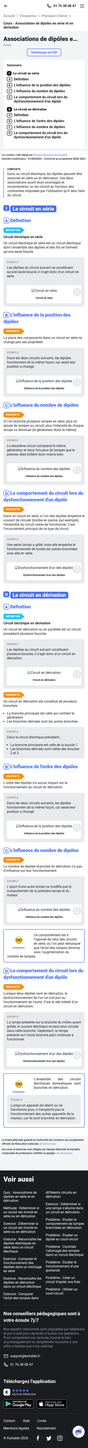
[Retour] (7, 6)
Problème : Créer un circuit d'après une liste (63, 1280)
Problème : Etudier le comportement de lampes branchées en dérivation (65, 1224)
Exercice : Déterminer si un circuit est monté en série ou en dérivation (20, 1228)
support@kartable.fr (25, 1356)
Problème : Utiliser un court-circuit (62, 1291)
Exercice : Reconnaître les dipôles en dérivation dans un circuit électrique (22, 1282)
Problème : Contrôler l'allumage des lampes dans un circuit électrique (64, 1251)
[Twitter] (48, 1438)
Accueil (9, 16)
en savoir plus (48, 1143)
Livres (41, 1421)
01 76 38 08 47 (64, 6)
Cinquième (28, 16)
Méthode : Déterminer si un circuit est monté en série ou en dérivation (21, 1212)
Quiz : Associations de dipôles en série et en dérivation (20, 1197)
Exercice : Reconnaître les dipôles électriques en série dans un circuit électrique (22, 1245)
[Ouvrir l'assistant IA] (79, 1432)
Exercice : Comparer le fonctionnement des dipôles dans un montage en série (22, 1265)
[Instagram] (59, 1438)
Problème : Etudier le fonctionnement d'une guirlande (62, 1266)
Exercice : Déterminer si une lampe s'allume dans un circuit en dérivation (64, 1208)
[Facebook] (38, 1438)
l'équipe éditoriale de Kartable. (50, 154)
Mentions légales (16, 1428)
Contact (9, 1421)
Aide (26, 1421)
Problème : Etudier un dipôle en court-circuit (62, 1237)
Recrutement (46, 1428)
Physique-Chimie (54, 16)
